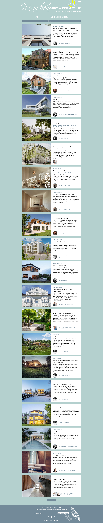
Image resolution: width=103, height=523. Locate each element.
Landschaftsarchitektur (59, 311)
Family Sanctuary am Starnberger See (63, 194)
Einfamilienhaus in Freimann (60, 218)
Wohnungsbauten (57, 144)
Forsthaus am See (58, 337)
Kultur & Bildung (57, 50)
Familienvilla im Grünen (59, 455)
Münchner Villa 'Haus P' (59, 479)
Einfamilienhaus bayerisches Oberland (63, 76)
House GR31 (56, 123)
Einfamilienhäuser (57, 73)
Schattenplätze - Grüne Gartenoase (63, 313)
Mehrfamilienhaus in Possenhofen (62, 408)
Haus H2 (55, 432)
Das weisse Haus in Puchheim (61, 242)
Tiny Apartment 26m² (59, 171)
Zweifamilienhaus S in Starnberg (62, 384)
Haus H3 (55, 99)
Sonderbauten (56, 334)
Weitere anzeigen (51, 500)
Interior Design (57, 168)
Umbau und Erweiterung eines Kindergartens (65, 52)
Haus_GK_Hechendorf (59, 265)
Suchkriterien (52, 21)
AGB (51, 520)
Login (24, 2)
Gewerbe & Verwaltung (58, 26)
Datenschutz (55, 520)
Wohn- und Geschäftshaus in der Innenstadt (65, 28)
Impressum (46, 520)
